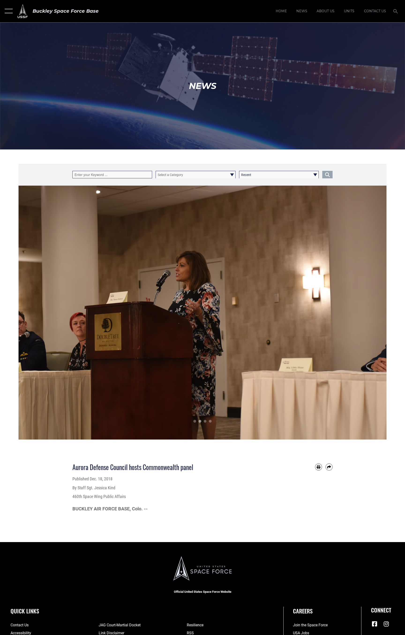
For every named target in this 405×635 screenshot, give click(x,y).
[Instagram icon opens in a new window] (386, 623)
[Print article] (318, 467)
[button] (7, 11)
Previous (37, 313)
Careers (303, 611)
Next (368, 313)
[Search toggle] (396, 11)
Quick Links (25, 611)
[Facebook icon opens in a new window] (374, 623)
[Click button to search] (327, 174)
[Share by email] (329, 467)
